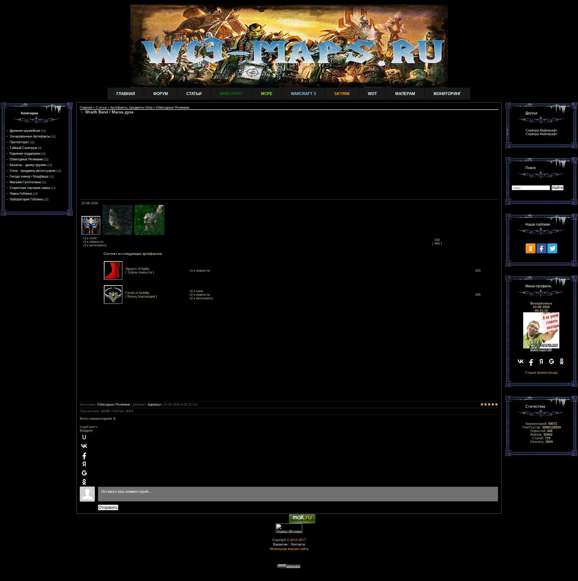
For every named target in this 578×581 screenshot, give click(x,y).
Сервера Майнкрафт (541, 130)
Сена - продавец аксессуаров (32, 170)
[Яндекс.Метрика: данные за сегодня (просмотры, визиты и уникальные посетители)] (289, 528)
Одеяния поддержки (25, 153)
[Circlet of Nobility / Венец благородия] (113, 303)
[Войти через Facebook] (84, 454)
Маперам (405, 93)
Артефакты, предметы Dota (131, 107)
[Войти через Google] (84, 472)
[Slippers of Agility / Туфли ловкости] (113, 279)
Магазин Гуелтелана (25, 182)
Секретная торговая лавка (30, 188)
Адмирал (154, 404)
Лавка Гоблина (21, 193)
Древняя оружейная (25, 130)
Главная (126, 93)
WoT (372, 93)
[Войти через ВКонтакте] (84, 445)
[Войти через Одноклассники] (84, 482)
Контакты (298, 544)
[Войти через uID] (84, 436)
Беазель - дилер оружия (28, 165)
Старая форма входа (541, 372)
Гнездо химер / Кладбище (29, 176)
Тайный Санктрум (23, 148)
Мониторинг (447, 93)
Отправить (108, 507)
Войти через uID (541, 350)
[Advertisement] (289, 157)
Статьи (193, 93)
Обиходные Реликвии (26, 159)
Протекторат (19, 142)
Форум (160, 93)
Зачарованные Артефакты (30, 136)
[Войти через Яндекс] (84, 463)
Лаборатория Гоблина (26, 199)
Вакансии (280, 544)
